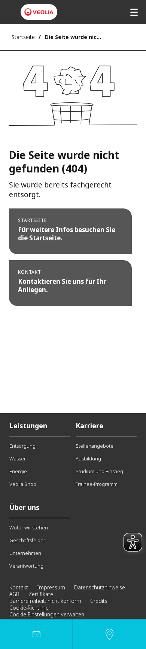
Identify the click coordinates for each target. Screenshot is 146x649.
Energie (18, 471)
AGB (14, 594)
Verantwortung (26, 565)
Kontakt (18, 587)
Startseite (23, 36)
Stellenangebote (94, 445)
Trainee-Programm (97, 484)
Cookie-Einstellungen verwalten (46, 614)
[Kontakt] (36, 634)
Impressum (51, 587)
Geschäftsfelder (27, 540)
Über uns (24, 507)
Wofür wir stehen (28, 527)
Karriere (89, 425)
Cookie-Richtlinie (29, 607)
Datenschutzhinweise (99, 587)
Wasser (17, 458)
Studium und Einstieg (99, 471)
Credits (98, 600)
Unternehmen (25, 553)
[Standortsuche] (109, 634)
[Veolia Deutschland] (39, 12)
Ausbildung (88, 458)
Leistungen (28, 425)
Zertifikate (40, 594)
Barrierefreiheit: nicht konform (45, 600)
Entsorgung (22, 445)
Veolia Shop (22, 484)
